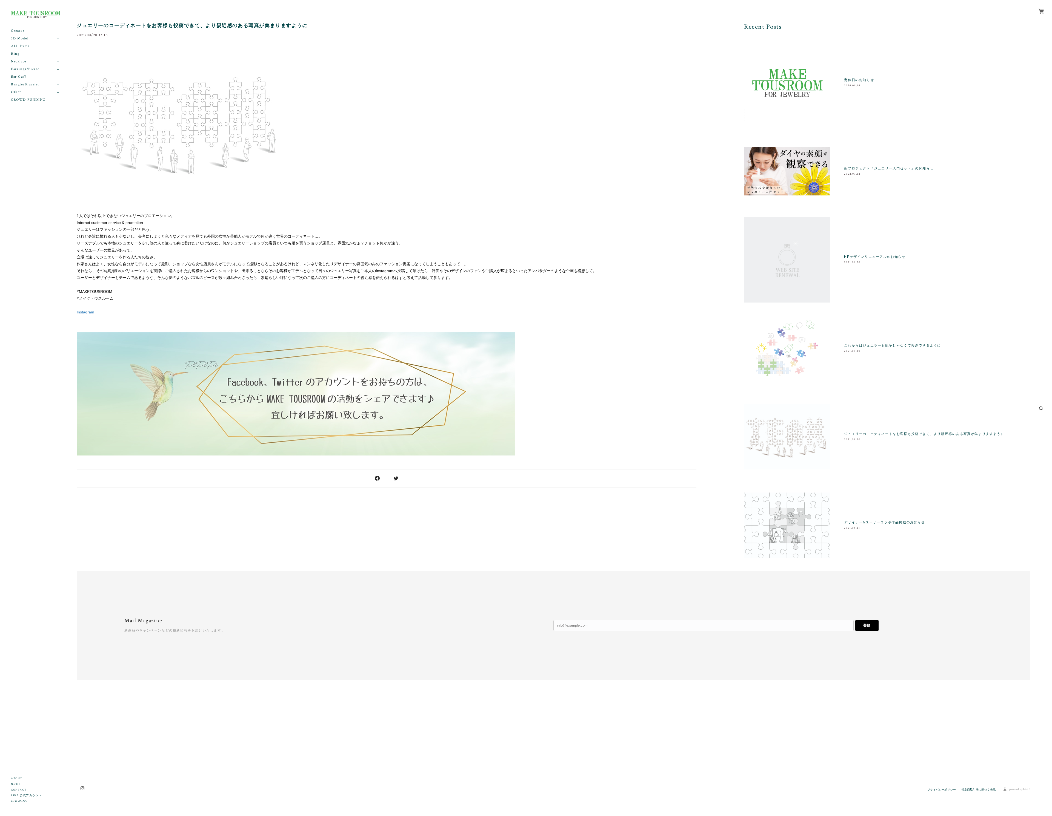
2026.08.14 (852, 85)
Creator (17, 31)
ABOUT (16, 778)
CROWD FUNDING (28, 100)
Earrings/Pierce (25, 69)
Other (16, 92)
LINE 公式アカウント (26, 795)
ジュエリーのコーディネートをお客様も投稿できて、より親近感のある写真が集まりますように (192, 25)
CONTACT (19, 790)
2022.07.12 (852, 174)
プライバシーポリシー (941, 789)
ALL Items (20, 46)
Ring (15, 54)
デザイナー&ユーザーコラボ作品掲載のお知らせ (884, 522)
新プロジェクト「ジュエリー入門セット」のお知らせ (888, 168)
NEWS (16, 784)
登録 (866, 625)
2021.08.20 (852, 262)
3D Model (19, 38)
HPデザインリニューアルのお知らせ (874, 257)
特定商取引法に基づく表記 (979, 789)
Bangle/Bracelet (25, 84)
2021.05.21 (852, 528)
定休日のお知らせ (859, 80)
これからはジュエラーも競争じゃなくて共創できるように (892, 345)
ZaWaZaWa (19, 801)
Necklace (18, 61)
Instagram (85, 312)
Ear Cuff (18, 77)
